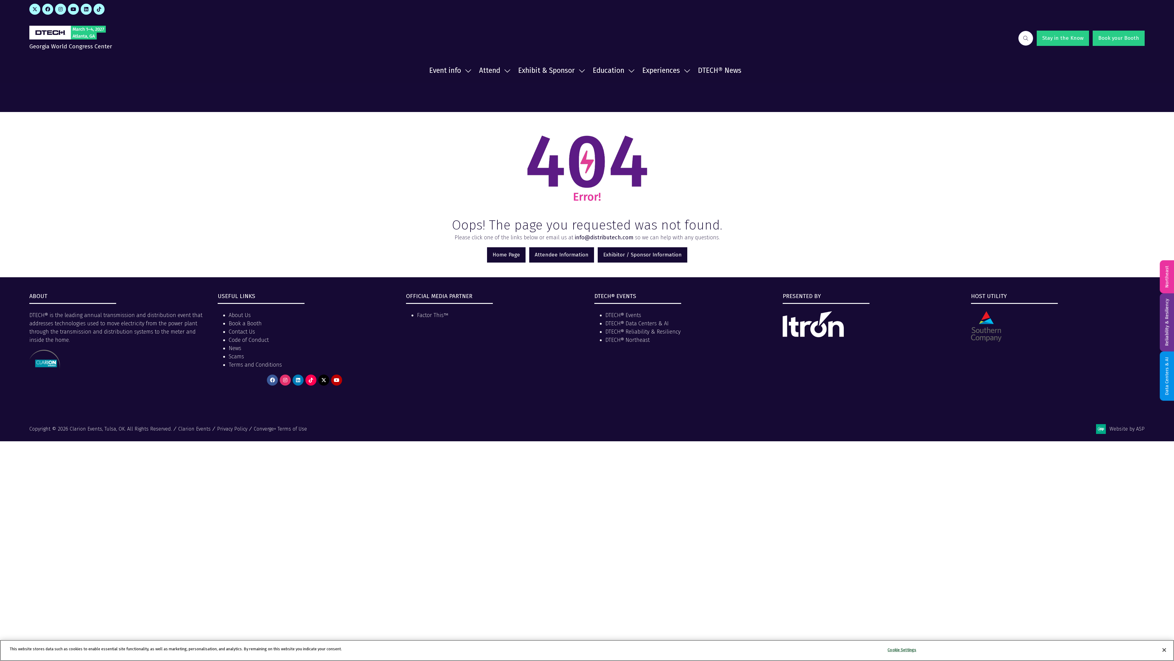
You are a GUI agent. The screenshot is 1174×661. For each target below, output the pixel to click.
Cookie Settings (902, 650)
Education (608, 70)
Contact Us (242, 331)
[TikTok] (99, 9)
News (235, 348)
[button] (1025, 38)
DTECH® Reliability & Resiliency (643, 331)
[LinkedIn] (86, 9)
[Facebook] (47, 9)
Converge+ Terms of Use (280, 429)
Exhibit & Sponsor (546, 70)
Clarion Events (194, 429)
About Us (240, 315)
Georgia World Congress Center (70, 46)
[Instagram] (60, 9)
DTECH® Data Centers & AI (637, 323)
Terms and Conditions (255, 364)
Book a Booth (245, 323)
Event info (445, 70)
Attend (489, 70)
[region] (587, 650)
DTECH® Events (623, 315)
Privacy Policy (232, 429)
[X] (34, 9)
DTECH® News (719, 70)
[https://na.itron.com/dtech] (813, 335)
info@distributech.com (604, 237)
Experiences (661, 70)
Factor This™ (432, 315)
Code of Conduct (249, 340)
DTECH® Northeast (627, 340)
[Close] (1164, 650)
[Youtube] (73, 9)
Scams (236, 356)
